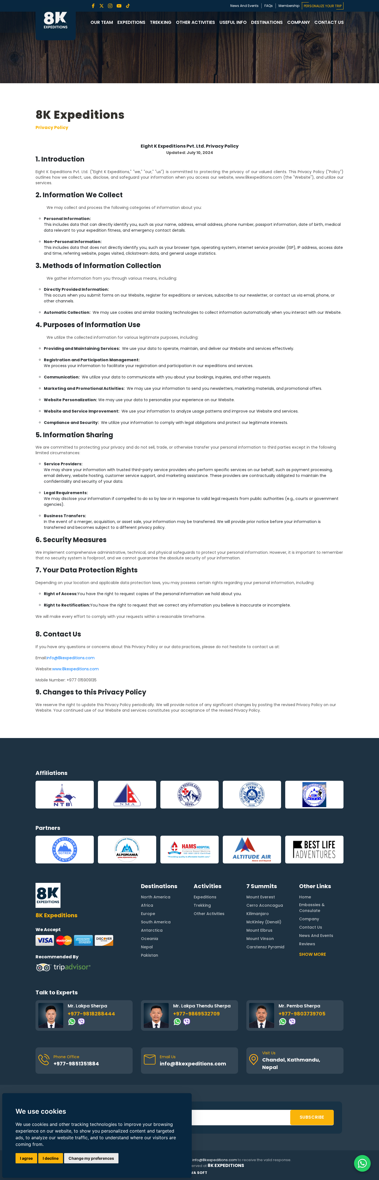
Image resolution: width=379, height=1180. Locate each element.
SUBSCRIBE (312, 1117)
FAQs (268, 5)
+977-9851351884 (76, 1063)
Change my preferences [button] (91, 1158)
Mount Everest (260, 897)
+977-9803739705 (302, 1013)
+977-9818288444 (91, 1013)
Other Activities (195, 22)
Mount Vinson (260, 938)
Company (298, 22)
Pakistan (149, 955)
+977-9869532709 (196, 1013)
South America (156, 922)
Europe (148, 913)
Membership (289, 5)
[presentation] (36, 795)
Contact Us (329, 22)
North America (155, 897)
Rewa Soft (196, 1172)
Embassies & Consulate (312, 907)
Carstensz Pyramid (265, 947)
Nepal (147, 947)
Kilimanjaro (257, 913)
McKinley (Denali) (263, 922)
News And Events (244, 5)
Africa (147, 905)
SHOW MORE (312, 954)
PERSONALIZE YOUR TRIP (323, 6)
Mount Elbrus (259, 930)
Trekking (160, 22)
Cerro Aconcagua (264, 905)
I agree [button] (26, 1158)
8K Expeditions (226, 1165)
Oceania (149, 938)
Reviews (307, 944)
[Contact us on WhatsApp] (362, 1163)
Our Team (101, 22)
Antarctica (152, 930)
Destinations (267, 22)
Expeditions (131, 22)
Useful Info (233, 22)
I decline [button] (51, 1158)
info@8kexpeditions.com (193, 1063)
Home (305, 897)
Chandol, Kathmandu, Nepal (291, 1063)
